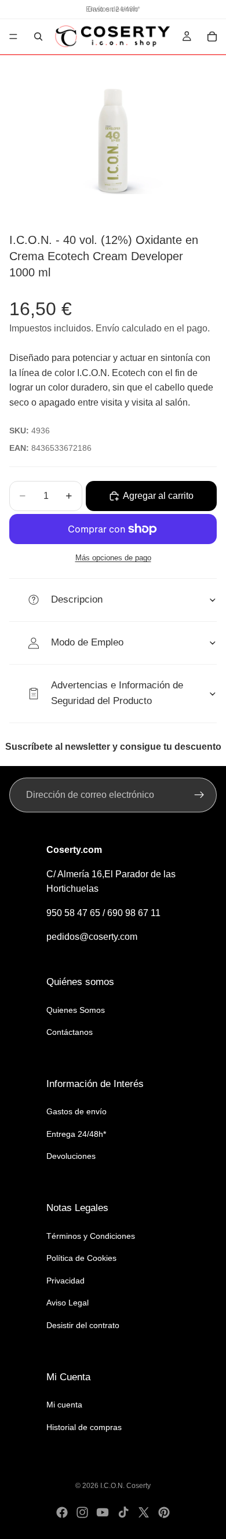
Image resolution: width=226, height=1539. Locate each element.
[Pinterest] (164, 1512)
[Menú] (13, 36)
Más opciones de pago (113, 557)
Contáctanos (69, 1032)
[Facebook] (62, 1512)
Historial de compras (84, 1427)
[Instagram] (82, 1512)
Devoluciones (71, 1156)
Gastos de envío (76, 1111)
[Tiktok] (123, 1512)
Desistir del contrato (82, 1325)
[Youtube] (103, 1512)
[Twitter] (144, 1512)
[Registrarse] (199, 795)
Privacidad (65, 1280)
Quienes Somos (75, 1010)
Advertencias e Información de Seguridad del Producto (117, 693)
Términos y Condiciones (90, 1236)
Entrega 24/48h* (76, 1134)
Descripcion (77, 599)
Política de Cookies (81, 1258)
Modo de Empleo (87, 642)
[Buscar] (38, 36)
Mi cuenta (64, 1404)
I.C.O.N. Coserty (125, 1486)
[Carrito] (212, 36)
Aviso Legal (67, 1302)
